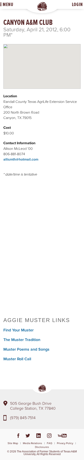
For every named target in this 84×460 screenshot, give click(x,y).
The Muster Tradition (21, 339)
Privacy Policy (65, 443)
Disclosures (42, 447)
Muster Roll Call (17, 359)
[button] (42, 62)
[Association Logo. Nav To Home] (42, 6)
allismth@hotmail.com (20, 159)
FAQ (49, 443)
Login (77, 4)
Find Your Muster (18, 330)
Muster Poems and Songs (26, 349)
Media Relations (32, 443)
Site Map (13, 443)
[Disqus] (42, 248)
